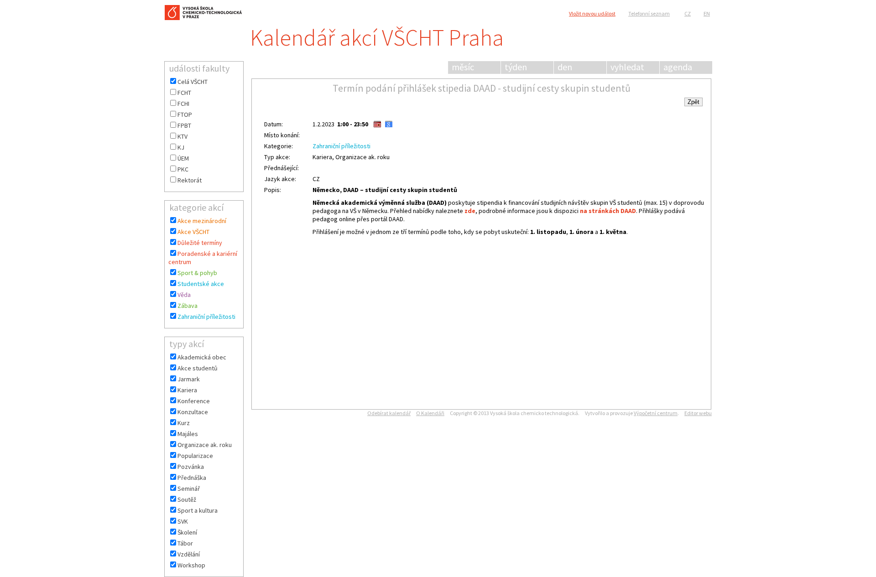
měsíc (463, 67)
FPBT (184, 125)
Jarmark (188, 379)
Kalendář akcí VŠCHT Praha (377, 37)
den (565, 67)
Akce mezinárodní (201, 221)
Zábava (187, 305)
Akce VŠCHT (193, 232)
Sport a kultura (197, 510)
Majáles (187, 434)
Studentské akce (200, 284)
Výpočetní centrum (656, 413)
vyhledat (627, 67)
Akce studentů (197, 368)
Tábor (185, 543)
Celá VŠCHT (192, 82)
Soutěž (186, 499)
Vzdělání (188, 554)
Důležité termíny (199, 243)
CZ (687, 13)
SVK (182, 521)
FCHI (183, 103)
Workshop (191, 565)
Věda (184, 295)
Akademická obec (201, 357)
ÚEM (183, 158)
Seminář (188, 488)
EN (707, 13)
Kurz (183, 423)
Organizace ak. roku (204, 445)
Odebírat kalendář (389, 413)
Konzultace (192, 412)
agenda (677, 67)
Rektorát (189, 180)
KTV (182, 136)
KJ (180, 147)
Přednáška (191, 477)
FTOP (184, 114)
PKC (182, 169)
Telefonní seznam (649, 13)
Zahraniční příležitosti (206, 316)
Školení (187, 532)
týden (516, 67)
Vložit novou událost (592, 13)
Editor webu (698, 413)
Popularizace (195, 456)
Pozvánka (190, 467)
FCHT (184, 92)
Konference (193, 401)
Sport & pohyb (197, 273)
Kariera (187, 390)
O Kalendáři (430, 413)
